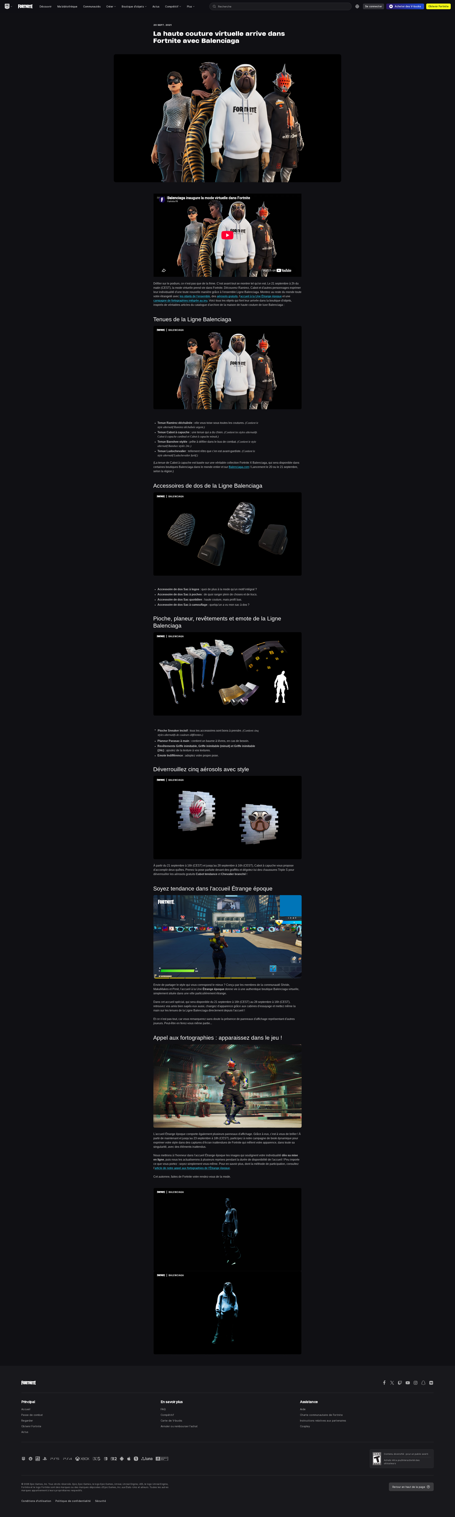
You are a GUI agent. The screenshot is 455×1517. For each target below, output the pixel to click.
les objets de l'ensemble (195, 296)
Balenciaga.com (239, 466)
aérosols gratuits (227, 296)
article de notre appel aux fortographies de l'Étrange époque (192, 1168)
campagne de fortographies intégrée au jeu (180, 300)
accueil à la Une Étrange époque (261, 296)
